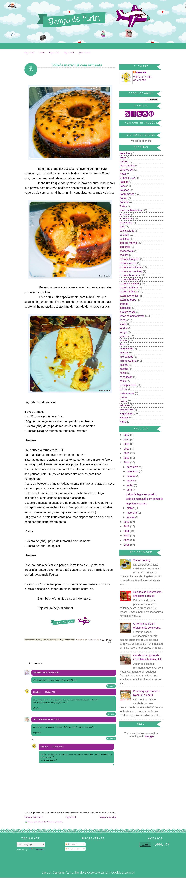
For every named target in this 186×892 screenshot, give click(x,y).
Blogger (149, 736)
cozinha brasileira (130, 275)
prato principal (128, 385)
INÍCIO (43, 58)
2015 (127, 457)
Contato (42, 53)
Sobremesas (69, 639)
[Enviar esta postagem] (109, 641)
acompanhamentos (131, 210)
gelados (124, 336)
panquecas (126, 377)
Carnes (124, 161)
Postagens (72, 844)
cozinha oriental (129, 295)
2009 (127, 540)
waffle (123, 421)
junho (130, 485)
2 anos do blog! (142, 560)
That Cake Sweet (40, 719)
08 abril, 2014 (53, 719)
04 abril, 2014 (53, 673)
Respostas (38, 740)
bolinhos (124, 238)
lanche (59, 639)
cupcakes (125, 307)
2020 (127, 439)
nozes (123, 372)
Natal (123, 173)
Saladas (124, 190)
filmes (123, 324)
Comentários (73, 849)
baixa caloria (127, 230)
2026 (127, 434)
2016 (127, 453)
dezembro (133, 467)
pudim (123, 389)
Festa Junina (127, 165)
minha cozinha (128, 360)
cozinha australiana (131, 271)
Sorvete (124, 202)
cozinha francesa (129, 283)
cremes (124, 303)
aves (122, 226)
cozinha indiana (129, 287)
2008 (127, 544)
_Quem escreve (84, 53)
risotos (123, 401)
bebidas (124, 234)
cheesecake (127, 251)
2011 (127, 531)
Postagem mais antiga (107, 817)
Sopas (123, 198)
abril (129, 489)
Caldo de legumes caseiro (141, 494)
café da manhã (49, 639)
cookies (124, 255)
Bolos (38, 639)
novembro (133, 471)
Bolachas (125, 153)
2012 (127, 526)
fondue (124, 328)
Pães (123, 185)
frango (123, 332)
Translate (40, 849)
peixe (123, 381)
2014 (127, 462)
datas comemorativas (132, 316)
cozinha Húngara (129, 259)
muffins (124, 368)
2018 (127, 444)
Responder (111, 686)
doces (123, 320)
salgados (125, 405)
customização (128, 311)
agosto (131, 480)
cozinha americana (131, 267)
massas (124, 352)
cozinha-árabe (128, 299)
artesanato (126, 222)
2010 (127, 535)
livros (123, 344)
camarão (125, 246)
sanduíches (126, 409)
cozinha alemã (128, 263)
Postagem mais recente (33, 817)
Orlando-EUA (127, 177)
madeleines (126, 348)
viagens (124, 417)
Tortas (123, 206)
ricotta (123, 397)
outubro (131, 476)
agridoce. (125, 214)
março (131, 508)
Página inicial (29, 53)
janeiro (131, 517)
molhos (124, 364)
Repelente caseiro (136, 503)
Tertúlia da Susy (40, 673)
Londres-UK (127, 169)
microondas (126, 356)
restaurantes (127, 393)
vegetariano (126, 413)
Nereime (92, 639)
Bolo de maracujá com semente (144, 498)
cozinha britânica (129, 279)
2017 (127, 448)
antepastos (126, 218)
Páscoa (124, 181)
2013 (127, 521)
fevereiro (132, 512)
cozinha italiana (129, 291)
